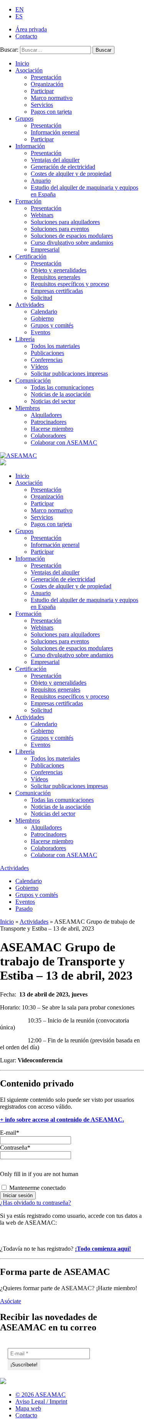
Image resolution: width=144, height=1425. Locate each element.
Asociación (29, 70)
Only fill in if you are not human (39, 1174)
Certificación (30, 256)
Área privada (31, 29)
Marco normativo (52, 98)
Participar (42, 91)
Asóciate (10, 1301)
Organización (47, 84)
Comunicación (33, 380)
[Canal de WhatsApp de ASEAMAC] (139, 1398)
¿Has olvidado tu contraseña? (35, 1202)
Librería (25, 339)
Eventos (40, 332)
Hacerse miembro (52, 428)
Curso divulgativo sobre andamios (72, 242)
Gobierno (42, 318)
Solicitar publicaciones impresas (69, 373)
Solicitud (41, 297)
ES (19, 16)
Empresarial (45, 249)
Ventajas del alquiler (55, 160)
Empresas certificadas (57, 291)
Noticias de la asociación (61, 394)
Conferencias (47, 360)
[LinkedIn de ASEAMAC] (124, 1398)
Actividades (29, 304)
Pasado (24, 908)
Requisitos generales (55, 277)
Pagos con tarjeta (51, 111)
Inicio (22, 63)
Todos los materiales (55, 346)
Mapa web (28, 1408)
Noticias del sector (53, 401)
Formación (28, 201)
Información (30, 146)
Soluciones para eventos (60, 229)
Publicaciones (47, 353)
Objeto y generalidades (58, 270)
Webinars (42, 215)
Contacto (26, 36)
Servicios (42, 104)
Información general (55, 132)
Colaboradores (48, 435)
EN (19, 9)
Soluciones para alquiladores (65, 222)
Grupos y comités (52, 325)
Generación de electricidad (63, 167)
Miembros (27, 408)
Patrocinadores (48, 422)
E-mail (9, 1132)
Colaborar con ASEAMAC (64, 442)
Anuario (41, 180)
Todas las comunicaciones (62, 387)
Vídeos (39, 366)
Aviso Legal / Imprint (41, 1401)
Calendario (44, 311)
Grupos (24, 118)
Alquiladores (46, 415)
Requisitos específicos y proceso (70, 284)
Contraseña (15, 1147)
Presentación (46, 77)
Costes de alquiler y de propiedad (71, 173)
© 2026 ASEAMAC (40, 1394)
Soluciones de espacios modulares (72, 235)
